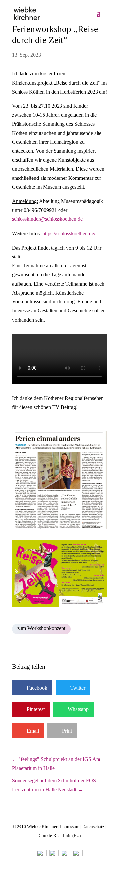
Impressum (69, 826)
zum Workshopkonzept (41, 628)
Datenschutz (93, 826)
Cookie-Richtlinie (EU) (60, 835)
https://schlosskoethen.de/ (68, 233)
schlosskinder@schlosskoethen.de (47, 219)
